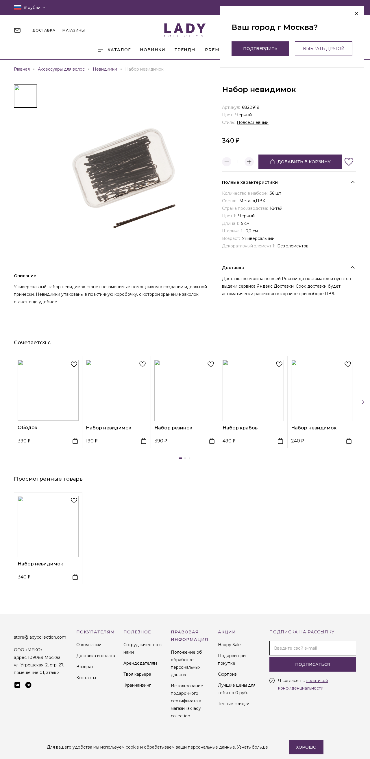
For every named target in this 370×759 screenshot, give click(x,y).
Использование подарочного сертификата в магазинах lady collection (187, 700)
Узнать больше (252, 747)
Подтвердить (260, 48)
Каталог (119, 49)
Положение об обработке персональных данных (186, 663)
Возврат (84, 666)
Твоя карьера (137, 674)
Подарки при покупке (232, 659)
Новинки (152, 49)
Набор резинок (173, 428)
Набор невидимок (108, 428)
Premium (217, 49)
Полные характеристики (250, 182)
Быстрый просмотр (48, 390)
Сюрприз (227, 674)
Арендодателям (140, 663)
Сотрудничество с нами (142, 648)
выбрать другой (324, 48)
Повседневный (253, 122)
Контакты (86, 677)
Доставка (233, 267)
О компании (88, 644)
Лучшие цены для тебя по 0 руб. (237, 689)
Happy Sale (229, 644)
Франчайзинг (137, 685)
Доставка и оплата (95, 655)
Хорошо (306, 747)
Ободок (27, 427)
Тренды (185, 49)
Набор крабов (240, 428)
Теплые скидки (233, 703)
